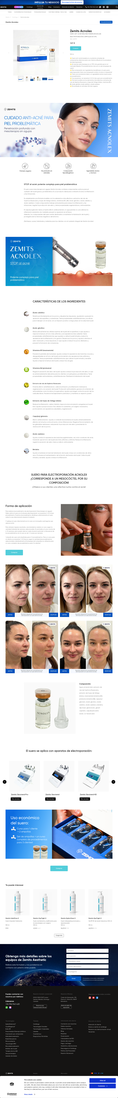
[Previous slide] (8, 52)
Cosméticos (37, 1034)
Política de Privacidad (68, 1051)
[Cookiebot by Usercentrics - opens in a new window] (12, 1094)
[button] (92, 7)
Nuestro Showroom (67, 1053)
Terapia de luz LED (12, 1051)
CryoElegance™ (10, 1026)
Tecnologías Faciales (40, 1026)
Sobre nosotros (66, 1026)
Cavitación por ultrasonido (14, 1034)
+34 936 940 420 (13, 1004)
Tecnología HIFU (11, 1043)
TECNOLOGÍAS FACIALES (40, 12)
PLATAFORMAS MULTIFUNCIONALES (22, 12)
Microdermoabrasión (12, 1046)
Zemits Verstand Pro (19, 794)
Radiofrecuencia (11, 1039)
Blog (62, 1031)
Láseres (35, 1031)
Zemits (7, 17)
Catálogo (15, 17)
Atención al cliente (94, 1024)
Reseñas (64, 1033)
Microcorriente (10, 1041)
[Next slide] (63, 52)
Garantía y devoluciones (69, 1046)
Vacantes (91, 1032)
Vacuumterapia (11, 1053)
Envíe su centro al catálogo (97, 1027)
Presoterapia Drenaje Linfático (16, 1031)
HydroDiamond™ (11, 1024)
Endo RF (8, 1029)
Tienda (10, 12)
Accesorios (107, 12)
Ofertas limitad (66, 1028)
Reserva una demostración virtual (99, 1029)
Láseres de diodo (11, 1056)
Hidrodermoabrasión (12, 1036)
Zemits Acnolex (12, 22)
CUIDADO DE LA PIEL (81, 12)
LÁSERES (71, 12)
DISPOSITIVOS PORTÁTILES (95, 12)
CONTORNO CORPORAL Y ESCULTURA (58, 12)
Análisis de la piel (11, 1048)
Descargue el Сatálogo (68, 1048)
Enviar (74, 978)
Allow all (102, 1080)
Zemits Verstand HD (88, 794)
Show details (28, 1094)
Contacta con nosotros (68, 1024)
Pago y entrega (66, 1043)
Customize (101, 1086)
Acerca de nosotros (67, 1041)
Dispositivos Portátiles (40, 1036)
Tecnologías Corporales (41, 1029)
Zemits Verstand (52, 794)
